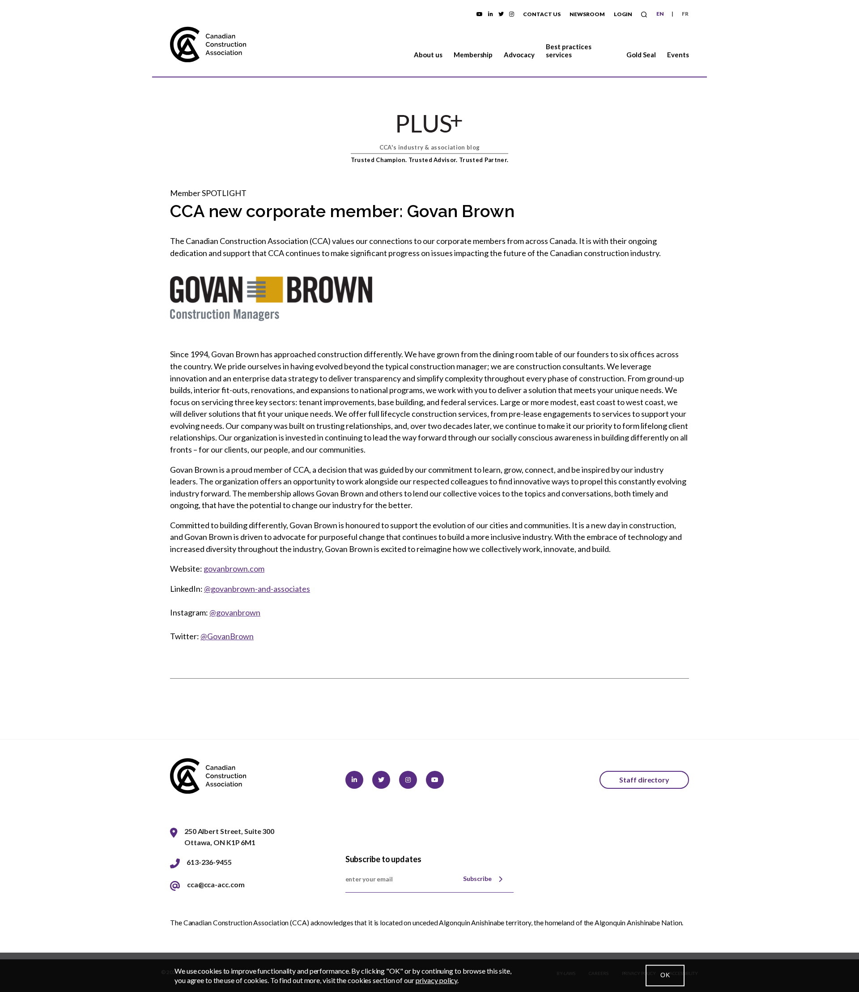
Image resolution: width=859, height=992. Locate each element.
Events (678, 55)
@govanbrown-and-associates (257, 589)
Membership (473, 55)
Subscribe (477, 878)
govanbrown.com (234, 568)
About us (428, 55)
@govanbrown (234, 612)
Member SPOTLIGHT (208, 193)
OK (665, 975)
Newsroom (587, 14)
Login (623, 14)
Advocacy (519, 55)
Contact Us (542, 14)
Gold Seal (641, 55)
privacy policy (437, 980)
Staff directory (644, 779)
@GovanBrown (227, 636)
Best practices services (568, 51)
